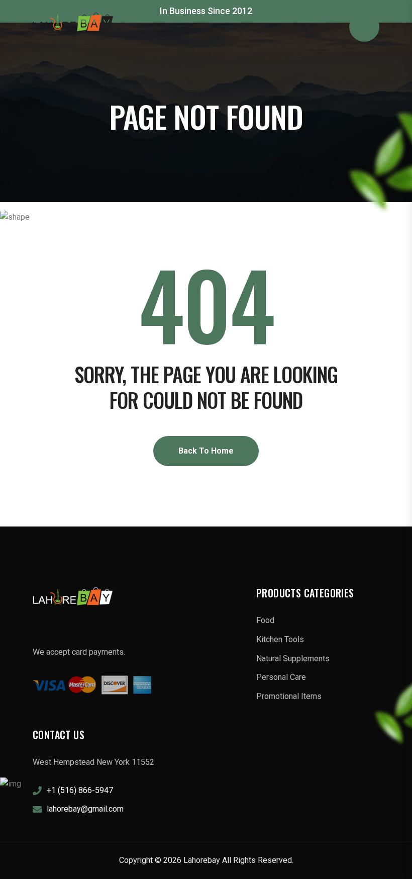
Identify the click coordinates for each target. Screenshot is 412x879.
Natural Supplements (293, 658)
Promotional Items (289, 696)
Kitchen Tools (280, 639)
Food (265, 620)
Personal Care (281, 677)
